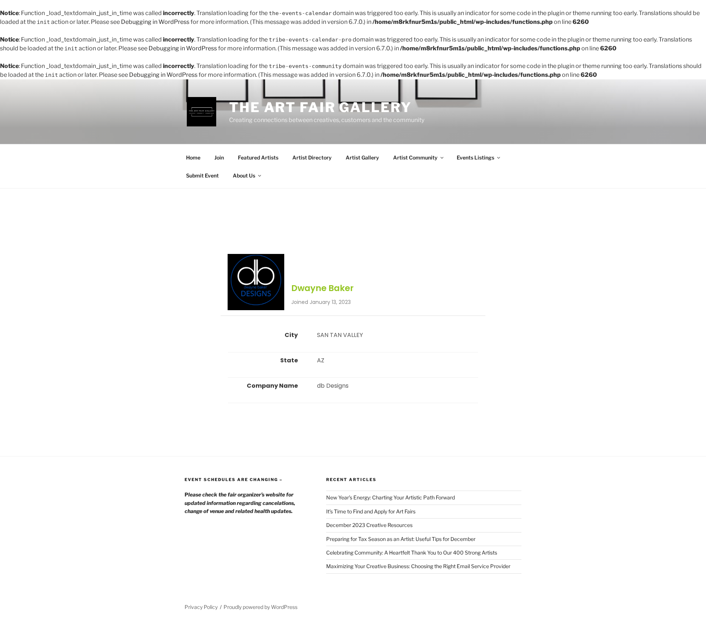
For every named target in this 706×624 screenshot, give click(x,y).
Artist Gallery (362, 157)
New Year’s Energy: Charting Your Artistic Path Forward (390, 497)
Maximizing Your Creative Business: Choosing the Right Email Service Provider (418, 566)
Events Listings (475, 157)
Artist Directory (312, 157)
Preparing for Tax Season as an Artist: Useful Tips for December (400, 539)
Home (193, 157)
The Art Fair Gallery (320, 107)
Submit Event (202, 175)
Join (219, 157)
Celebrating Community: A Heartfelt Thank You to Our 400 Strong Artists (411, 552)
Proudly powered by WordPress (260, 607)
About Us (244, 175)
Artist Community (415, 157)
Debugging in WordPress (155, 21)
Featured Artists (258, 157)
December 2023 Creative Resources (369, 525)
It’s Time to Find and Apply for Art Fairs (371, 511)
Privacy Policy (201, 607)
